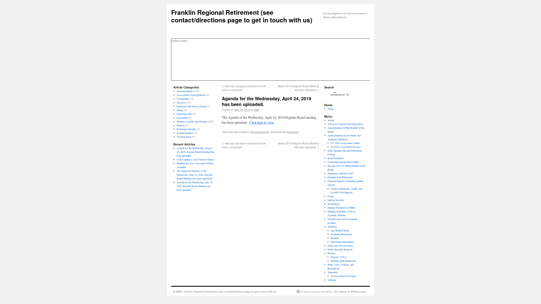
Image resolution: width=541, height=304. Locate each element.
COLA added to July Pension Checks (195, 159)
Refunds (335, 238)
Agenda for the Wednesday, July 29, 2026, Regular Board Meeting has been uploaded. (195, 185)
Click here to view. (262, 122)
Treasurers (333, 272)
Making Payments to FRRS (341, 207)
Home (331, 108)
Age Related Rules (340, 230)
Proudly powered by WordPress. (317, 291)
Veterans (332, 279)
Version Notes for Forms (343, 276)
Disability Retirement (341, 234)
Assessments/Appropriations (191, 94)
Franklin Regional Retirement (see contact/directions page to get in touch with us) (241, 16)
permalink (292, 132)
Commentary (183, 98)
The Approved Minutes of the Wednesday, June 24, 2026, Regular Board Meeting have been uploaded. (195, 174)
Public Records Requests (340, 249)
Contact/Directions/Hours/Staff (343, 162)
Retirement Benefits (186, 129)
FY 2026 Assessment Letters (345, 143)
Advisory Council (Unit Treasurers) (345, 124)
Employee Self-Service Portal (191, 106)
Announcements (259, 132)
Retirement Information (342, 241)
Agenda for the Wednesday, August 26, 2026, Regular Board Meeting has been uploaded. (195, 151)
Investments (334, 203)
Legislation (182, 117)
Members (332, 226)
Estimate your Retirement (340, 177)
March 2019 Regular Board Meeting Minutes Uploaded (298, 88)
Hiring (180, 110)
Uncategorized (184, 136)
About (331, 120)
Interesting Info (184, 113)
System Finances (185, 132)
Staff (256, 109)
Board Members (336, 158)
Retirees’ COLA (339, 257)
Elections (181, 102)
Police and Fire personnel (340, 245)
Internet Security (336, 200)
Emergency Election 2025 (340, 173)
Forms (331, 196)
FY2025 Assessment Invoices (346, 146)
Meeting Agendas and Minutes (192, 121)
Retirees (181, 125)
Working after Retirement (343, 260)
